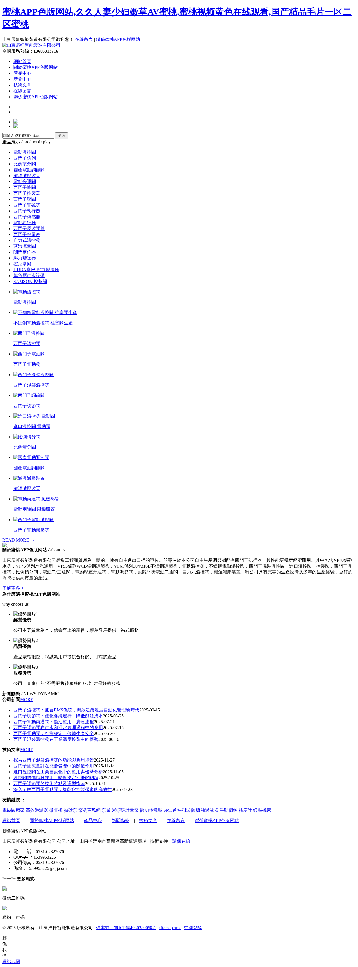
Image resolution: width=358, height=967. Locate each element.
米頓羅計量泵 (125, 810)
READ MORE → (18, 540)
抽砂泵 (70, 810)
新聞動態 (120, 820)
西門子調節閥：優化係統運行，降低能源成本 (58, 715)
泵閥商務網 (89, 810)
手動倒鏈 (228, 810)
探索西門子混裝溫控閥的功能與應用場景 (53, 760)
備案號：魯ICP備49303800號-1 (126, 927)
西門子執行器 (26, 211)
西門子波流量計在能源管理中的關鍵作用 (53, 766)
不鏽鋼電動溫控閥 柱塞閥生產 (43, 322)
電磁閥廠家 (13, 810)
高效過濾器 (37, 810)
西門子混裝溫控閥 (31, 385)
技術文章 (22, 85)
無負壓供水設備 (29, 275)
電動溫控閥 (24, 152)
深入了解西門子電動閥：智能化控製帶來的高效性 (62, 789)
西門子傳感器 (26, 216)
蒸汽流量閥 (24, 246)
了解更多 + (13, 588)
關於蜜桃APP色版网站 (35, 67)
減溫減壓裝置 (26, 175)
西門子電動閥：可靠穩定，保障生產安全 (53, 733)
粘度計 (245, 810)
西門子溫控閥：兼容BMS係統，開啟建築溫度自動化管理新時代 (76, 710)
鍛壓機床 (262, 810)
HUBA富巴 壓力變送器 (36, 269)
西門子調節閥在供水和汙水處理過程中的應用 (58, 727)
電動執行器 (24, 222)
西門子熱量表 (26, 234)
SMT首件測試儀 (179, 810)
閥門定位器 (24, 252)
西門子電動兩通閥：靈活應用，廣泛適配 (53, 721)
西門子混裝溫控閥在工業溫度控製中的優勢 (55, 739)
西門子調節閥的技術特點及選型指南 (49, 783)
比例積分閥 (24, 163)
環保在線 (181, 841)
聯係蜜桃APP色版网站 (118, 39)
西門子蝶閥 (24, 187)
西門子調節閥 (26, 405)
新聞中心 (22, 79)
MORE (26, 699)
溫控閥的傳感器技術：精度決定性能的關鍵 (55, 777)
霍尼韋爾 (22, 263)
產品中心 (22, 73)
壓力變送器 (24, 258)
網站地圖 (11, 961)
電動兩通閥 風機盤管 (34, 509)
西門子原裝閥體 (29, 228)
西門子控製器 (26, 193)
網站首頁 (22, 61)
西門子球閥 (24, 199)
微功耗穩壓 (151, 810)
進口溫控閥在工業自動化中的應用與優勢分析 (58, 771)
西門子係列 (24, 158)
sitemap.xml (170, 927)
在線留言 (84, 39)
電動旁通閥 (24, 181)
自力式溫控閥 (26, 240)
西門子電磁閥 (26, 205)
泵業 (106, 810)
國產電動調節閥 (29, 169)
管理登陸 (193, 927)
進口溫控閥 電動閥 (31, 426)
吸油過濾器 (207, 810)
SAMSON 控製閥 (30, 281)
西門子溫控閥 (26, 343)
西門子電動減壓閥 (31, 530)
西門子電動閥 (26, 364)
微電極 (56, 810)
